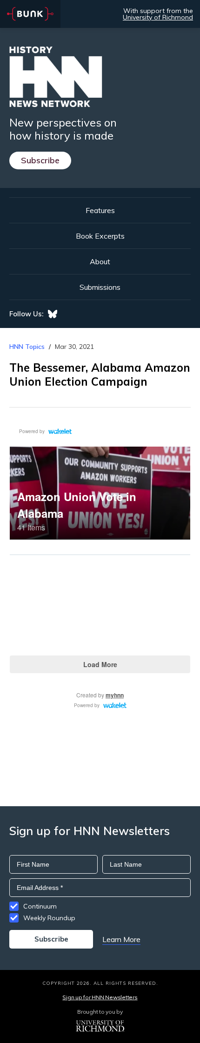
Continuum (40, 906)
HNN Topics (27, 346)
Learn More (121, 939)
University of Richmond (158, 17)
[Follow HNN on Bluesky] (52, 314)
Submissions (100, 287)
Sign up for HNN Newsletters (99, 997)
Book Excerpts (100, 236)
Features (100, 210)
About (100, 261)
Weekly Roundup (49, 918)
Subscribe (40, 160)
